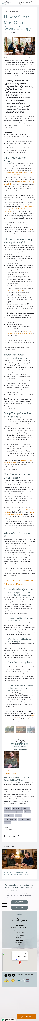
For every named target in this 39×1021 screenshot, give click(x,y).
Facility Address (19, 925)
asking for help (9, 815)
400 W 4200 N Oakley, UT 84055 (19, 927)
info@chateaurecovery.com (19, 930)
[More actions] (34, 11)
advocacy (7, 823)
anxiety (18, 815)
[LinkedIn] (13, 975)
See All (33, 846)
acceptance (26, 808)
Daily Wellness (8, 830)
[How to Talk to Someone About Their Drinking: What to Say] (19, 859)
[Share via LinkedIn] (14, 836)
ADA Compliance (19, 942)
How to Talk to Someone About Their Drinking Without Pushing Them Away (17, 873)
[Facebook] (9, 975)
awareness (16, 808)
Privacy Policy (19, 940)
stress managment (10, 819)
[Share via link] (18, 836)
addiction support (9, 812)
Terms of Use (19, 938)
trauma (20, 812)
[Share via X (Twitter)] (9, 836)
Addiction (27, 812)
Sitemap (19, 944)
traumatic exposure (24, 819)
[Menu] (36, 2)
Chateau (13, 893)
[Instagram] (5, 975)
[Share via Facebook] (4, 836)
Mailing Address (19, 919)
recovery (7, 808)
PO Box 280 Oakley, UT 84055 (19, 921)
